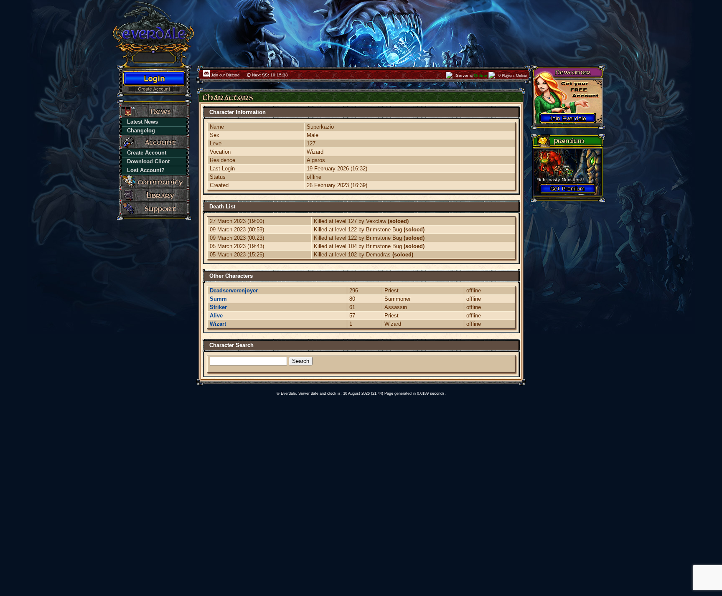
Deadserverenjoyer (234, 290)
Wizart (218, 324)
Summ (218, 299)
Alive (216, 315)
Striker (218, 307)
